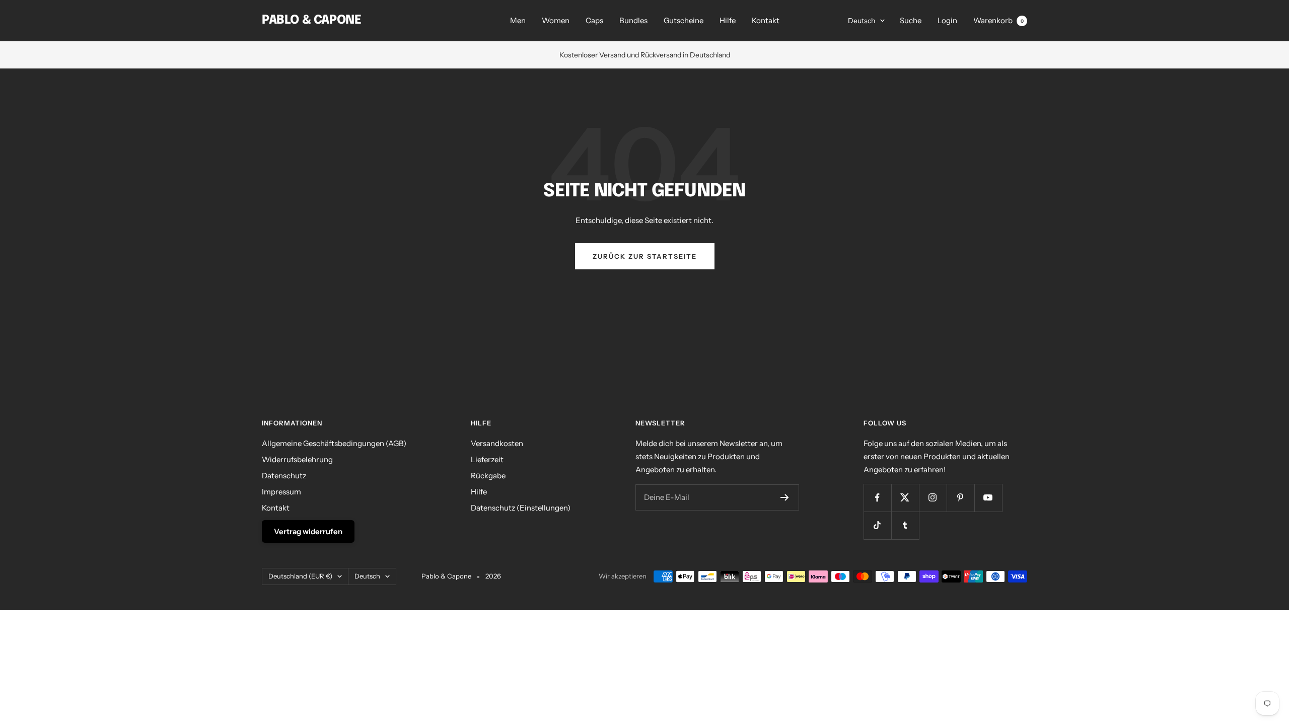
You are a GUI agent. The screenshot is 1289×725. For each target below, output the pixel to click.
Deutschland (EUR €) (300, 576)
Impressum (281, 491)
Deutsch (861, 20)
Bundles (633, 20)
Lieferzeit (487, 459)
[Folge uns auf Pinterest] (960, 498)
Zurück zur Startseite (645, 256)
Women (555, 20)
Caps (594, 20)
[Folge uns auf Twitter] (905, 498)
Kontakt (765, 20)
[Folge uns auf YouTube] (988, 498)
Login (947, 20)
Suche (910, 20)
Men (518, 20)
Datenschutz (284, 475)
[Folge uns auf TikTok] (877, 525)
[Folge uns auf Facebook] (877, 498)
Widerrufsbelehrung (297, 459)
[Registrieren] (784, 497)
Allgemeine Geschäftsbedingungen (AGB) (334, 443)
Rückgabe (488, 475)
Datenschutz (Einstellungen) (520, 508)
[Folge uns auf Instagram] (933, 498)
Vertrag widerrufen (308, 531)
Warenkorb (998, 20)
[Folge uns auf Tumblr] (905, 525)
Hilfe (728, 20)
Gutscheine (683, 20)
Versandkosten (497, 443)
